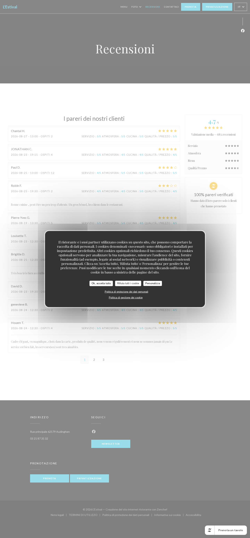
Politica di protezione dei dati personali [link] (126, 291)
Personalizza (152, 283)
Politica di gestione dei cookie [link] (126, 297)
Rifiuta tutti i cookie (128, 283)
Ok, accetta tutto (101, 283)
